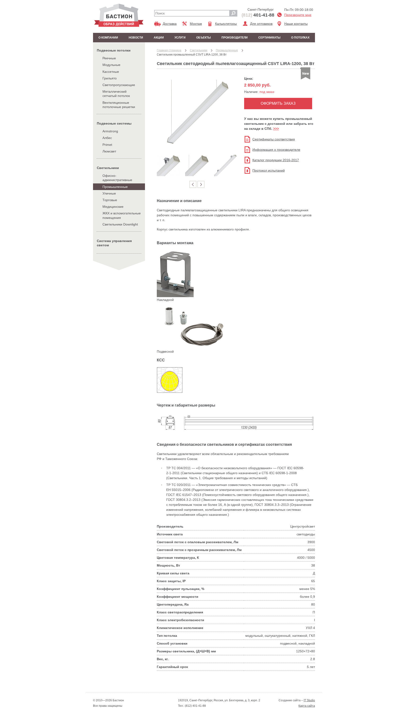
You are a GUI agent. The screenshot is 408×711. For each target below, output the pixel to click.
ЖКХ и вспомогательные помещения (121, 215)
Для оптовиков (261, 24)
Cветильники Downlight (120, 224)
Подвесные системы (114, 123)
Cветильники (108, 168)
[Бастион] (119, 15)
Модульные (111, 65)
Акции (159, 37)
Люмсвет (109, 151)
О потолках (300, 37)
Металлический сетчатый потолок (116, 94)
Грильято (109, 78)
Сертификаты (269, 37)
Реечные (109, 58)
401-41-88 (258, 15)
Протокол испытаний (268, 170)
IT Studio (309, 700)
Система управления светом (114, 243)
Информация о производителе (276, 150)
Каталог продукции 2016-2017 (275, 160)
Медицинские (112, 206)
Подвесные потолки (114, 50)
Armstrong (110, 131)
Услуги (180, 37)
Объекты (203, 37)
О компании (108, 37)
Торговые (109, 200)
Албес (107, 138)
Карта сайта (306, 705)
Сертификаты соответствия (273, 139)
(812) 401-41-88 (195, 705)
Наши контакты (296, 24)
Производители (234, 37)
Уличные (109, 193)
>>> (276, 128)
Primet (107, 145)
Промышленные (115, 187)
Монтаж (196, 24)
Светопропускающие (118, 85)
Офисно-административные (117, 178)
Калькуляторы (226, 24)
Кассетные (110, 72)
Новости (136, 37)
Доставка (170, 24)
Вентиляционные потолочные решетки (118, 105)
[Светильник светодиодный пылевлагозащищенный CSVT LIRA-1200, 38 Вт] (197, 148)
